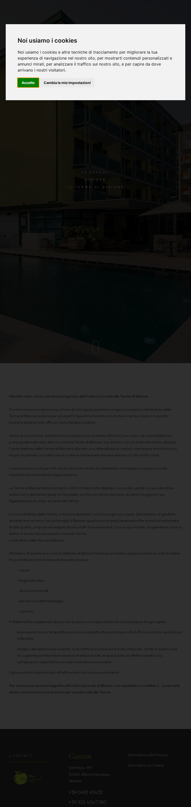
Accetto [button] (28, 83)
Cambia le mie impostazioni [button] (67, 83)
